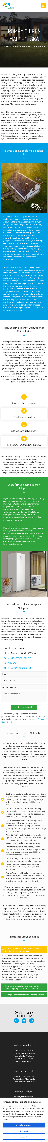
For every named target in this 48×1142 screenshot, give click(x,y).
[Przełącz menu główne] (43, 6)
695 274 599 (13, 658)
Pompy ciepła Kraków (24, 1081)
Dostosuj (24, 1131)
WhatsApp (13, 663)
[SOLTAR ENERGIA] (8, 6)
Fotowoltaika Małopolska (24, 1053)
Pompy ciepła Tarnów (24, 1076)
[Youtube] (24, 1020)
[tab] (24, 964)
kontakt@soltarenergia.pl (19, 668)
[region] (24, 1120)
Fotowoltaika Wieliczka (24, 1056)
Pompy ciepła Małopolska (24, 1079)
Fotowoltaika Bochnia (24, 1061)
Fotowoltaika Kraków (24, 1058)
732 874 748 (25, 658)
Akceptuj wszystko (24, 1125)
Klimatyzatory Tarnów (24, 1096)
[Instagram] (31, 1020)
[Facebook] (16, 1020)
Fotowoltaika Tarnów (24, 1050)
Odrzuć (24, 1137)
